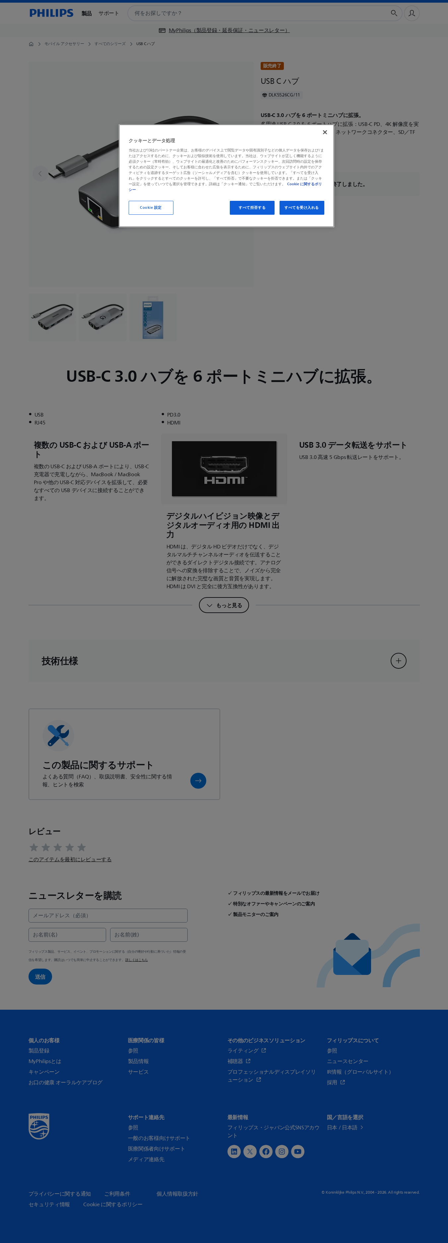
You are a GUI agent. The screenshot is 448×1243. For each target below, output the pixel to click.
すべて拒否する (252, 207)
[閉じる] (325, 132)
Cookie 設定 (151, 207)
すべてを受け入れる (302, 207)
